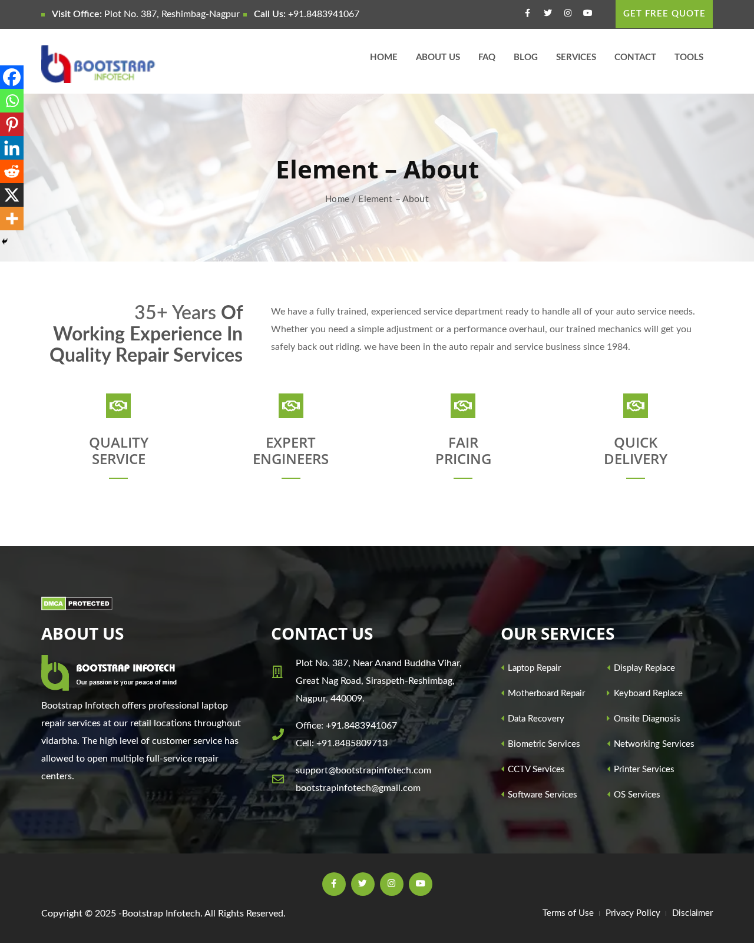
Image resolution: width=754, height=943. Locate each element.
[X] (12, 195)
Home (384, 57)
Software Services (541, 794)
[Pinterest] (12, 124)
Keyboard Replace (647, 693)
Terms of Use (568, 913)
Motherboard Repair (545, 693)
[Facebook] (529, 15)
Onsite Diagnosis (645, 718)
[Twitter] (549, 15)
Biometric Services (542, 744)
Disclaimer (692, 913)
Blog (526, 57)
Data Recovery (534, 718)
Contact (635, 57)
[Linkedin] (12, 148)
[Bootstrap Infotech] (118, 64)
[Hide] (4, 241)
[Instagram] (569, 15)
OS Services (635, 794)
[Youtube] (589, 15)
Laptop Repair (533, 668)
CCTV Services (535, 769)
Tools (688, 57)
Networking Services (653, 744)
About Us (438, 57)
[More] (12, 218)
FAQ (486, 57)
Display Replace (643, 668)
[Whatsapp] (12, 101)
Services (576, 57)
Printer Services (642, 769)
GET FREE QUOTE (664, 13)
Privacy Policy (633, 913)
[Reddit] (12, 171)
